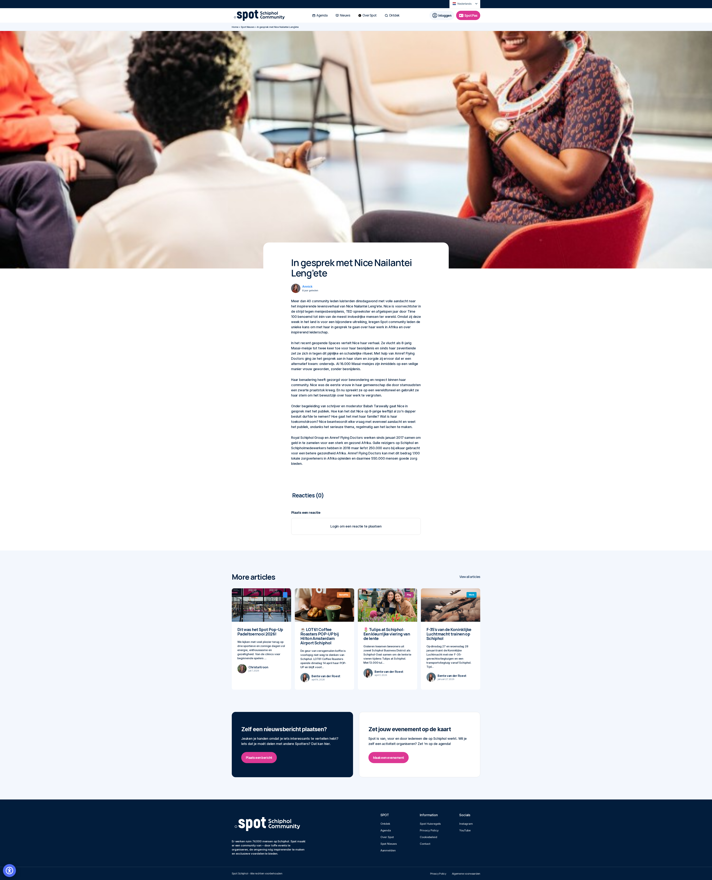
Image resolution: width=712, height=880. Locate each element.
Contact (425, 843)
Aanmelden (388, 850)
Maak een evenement (388, 758)
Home (235, 27)
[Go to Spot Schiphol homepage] (260, 15)
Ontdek (385, 823)
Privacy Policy (429, 830)
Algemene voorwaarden (466, 873)
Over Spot (387, 837)
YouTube (465, 830)
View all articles (469, 577)
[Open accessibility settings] (9, 870)
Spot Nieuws (248, 27)
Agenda (385, 830)
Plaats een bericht (259, 758)
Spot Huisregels (430, 823)
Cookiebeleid (428, 837)
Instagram (466, 823)
